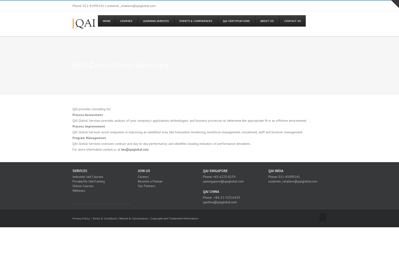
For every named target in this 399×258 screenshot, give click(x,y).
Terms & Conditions (105, 218)
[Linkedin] (86, 198)
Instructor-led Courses (88, 177)
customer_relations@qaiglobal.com (292, 181)
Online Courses (83, 186)
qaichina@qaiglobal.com (220, 202)
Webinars (79, 190)
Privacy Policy (81, 218)
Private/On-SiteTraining (89, 181)
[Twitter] (80, 198)
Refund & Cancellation (133, 218)
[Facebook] (74, 198)
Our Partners (146, 186)
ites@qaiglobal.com (135, 149)
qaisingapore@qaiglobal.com (223, 181)
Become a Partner (150, 181)
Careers (143, 177)
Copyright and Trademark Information (174, 218)
